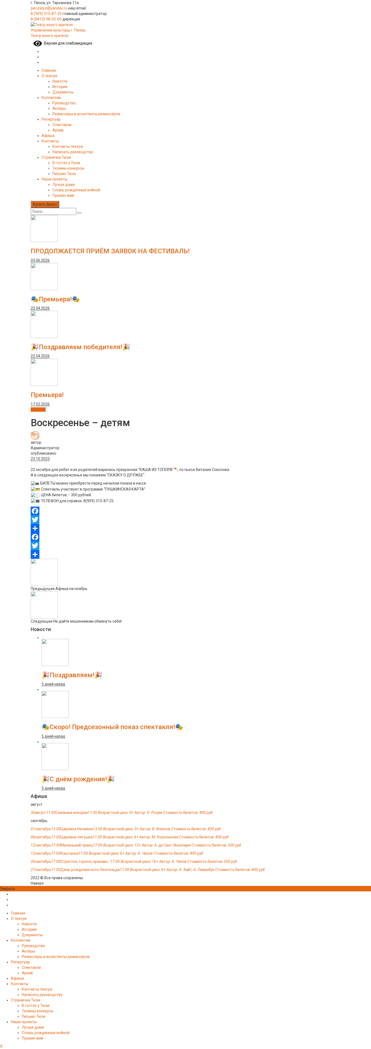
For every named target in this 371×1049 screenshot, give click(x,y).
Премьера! (47, 395)
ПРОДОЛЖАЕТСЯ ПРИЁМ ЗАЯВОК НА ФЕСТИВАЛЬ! (110, 251)
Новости (59, 81)
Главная (49, 70)
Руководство (64, 103)
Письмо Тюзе (64, 173)
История (59, 87)
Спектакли (61, 125)
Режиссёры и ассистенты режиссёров (86, 114)
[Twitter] (185, 519)
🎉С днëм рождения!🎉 (78, 779)
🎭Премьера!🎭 (55, 299)
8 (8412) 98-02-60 (46, 19)
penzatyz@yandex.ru (49, 8)
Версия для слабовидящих (67, 43)
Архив (58, 130)
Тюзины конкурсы (68, 168)
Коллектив (51, 97)
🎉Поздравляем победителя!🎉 (80, 347)
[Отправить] (185, 528)
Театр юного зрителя (49, 35)
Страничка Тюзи (56, 157)
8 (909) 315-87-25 (46, 13)
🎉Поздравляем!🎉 (72, 675)
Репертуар (51, 119)
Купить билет (45, 204)
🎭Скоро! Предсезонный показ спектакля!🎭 (112, 727)
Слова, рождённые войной (76, 190)
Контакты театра (67, 146)
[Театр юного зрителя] (52, 24)
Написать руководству (72, 152)
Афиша (48, 135)
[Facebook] (185, 511)
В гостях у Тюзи (66, 163)
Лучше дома (63, 184)
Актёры (59, 108)
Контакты (50, 141)
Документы (62, 92)
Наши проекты (54, 179)
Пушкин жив (63, 195)
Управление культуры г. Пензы (58, 30)
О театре (49, 76)
